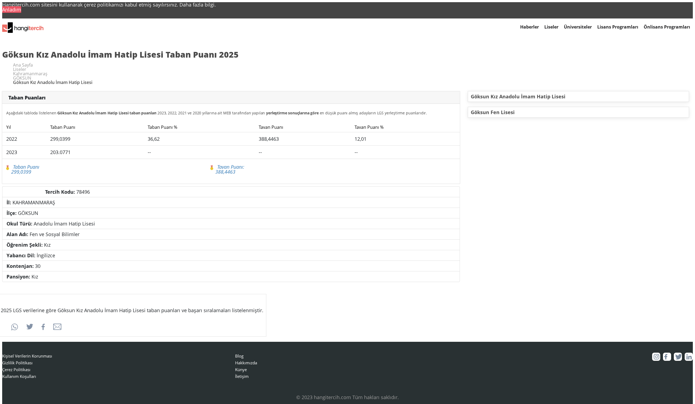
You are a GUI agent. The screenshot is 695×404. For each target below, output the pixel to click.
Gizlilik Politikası (17, 362)
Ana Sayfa (23, 65)
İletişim (242, 376)
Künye (241, 369)
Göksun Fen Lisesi (493, 112)
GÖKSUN (22, 78)
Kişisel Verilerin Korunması (27, 356)
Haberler (529, 27)
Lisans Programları (617, 27)
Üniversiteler (578, 27)
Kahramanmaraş (30, 74)
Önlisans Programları (667, 27)
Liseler (551, 27)
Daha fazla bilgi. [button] (197, 4)
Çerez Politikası (16, 369)
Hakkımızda (246, 362)
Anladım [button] (11, 9)
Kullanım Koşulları (19, 376)
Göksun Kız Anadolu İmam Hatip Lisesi (518, 96)
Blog (239, 356)
